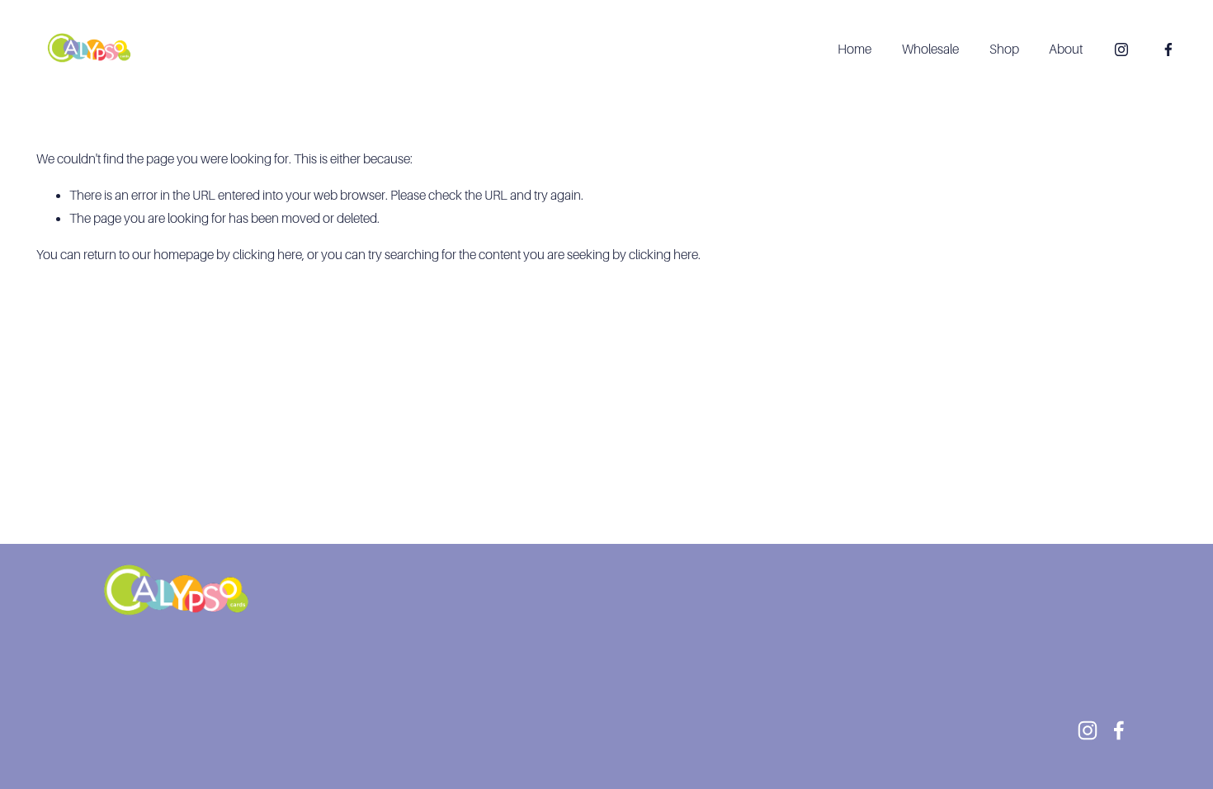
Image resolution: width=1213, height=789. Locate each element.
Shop (1004, 49)
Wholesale (930, 49)
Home (854, 49)
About (1066, 49)
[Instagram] (1121, 49)
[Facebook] (1168, 49)
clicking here (267, 255)
